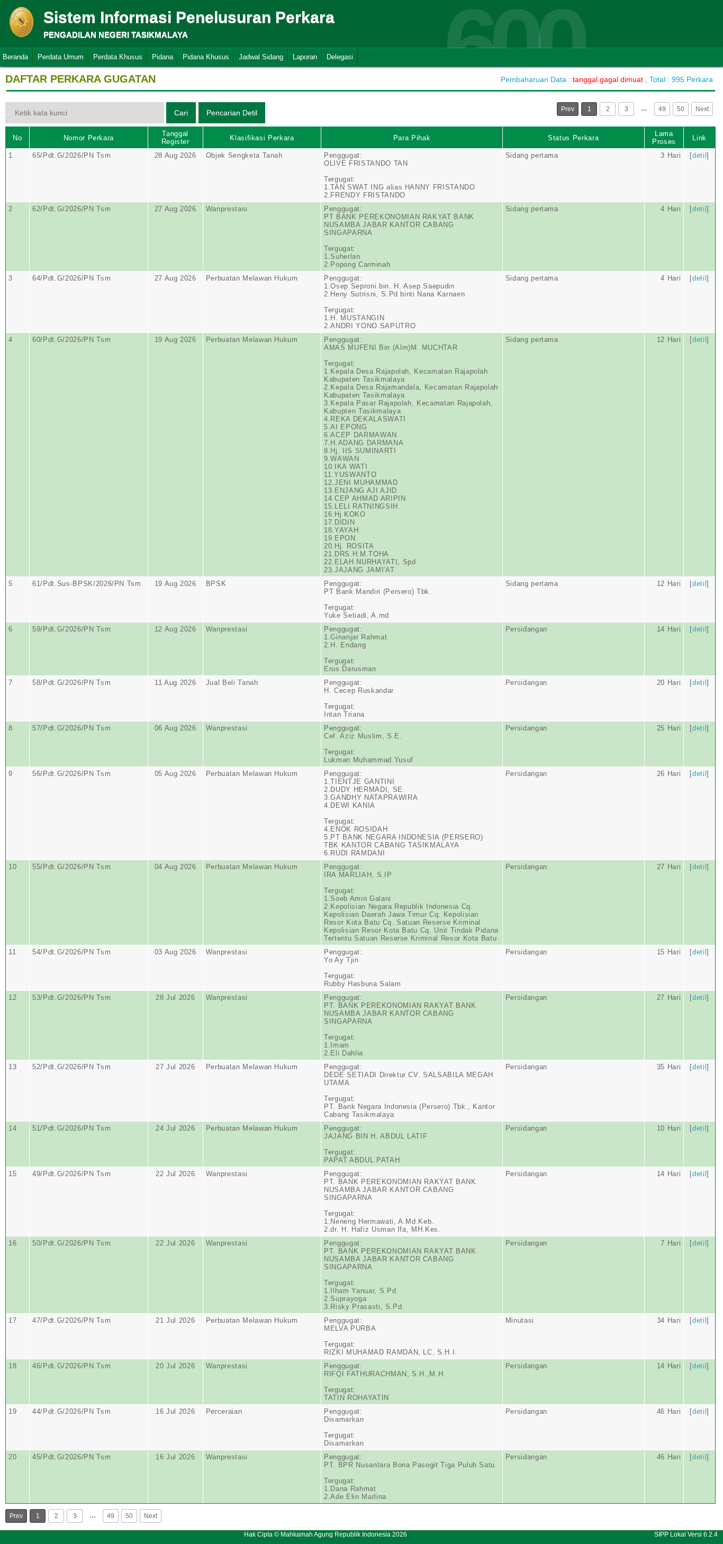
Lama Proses (664, 138)
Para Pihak (412, 138)
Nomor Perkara (89, 138)
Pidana (162, 57)
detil (699, 155)
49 (662, 109)
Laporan (305, 57)
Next (702, 109)
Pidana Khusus (206, 57)
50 (680, 109)
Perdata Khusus (117, 57)
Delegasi (340, 57)
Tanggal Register (175, 138)
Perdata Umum (61, 57)
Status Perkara (573, 138)
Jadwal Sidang (261, 57)
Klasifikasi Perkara (262, 138)
